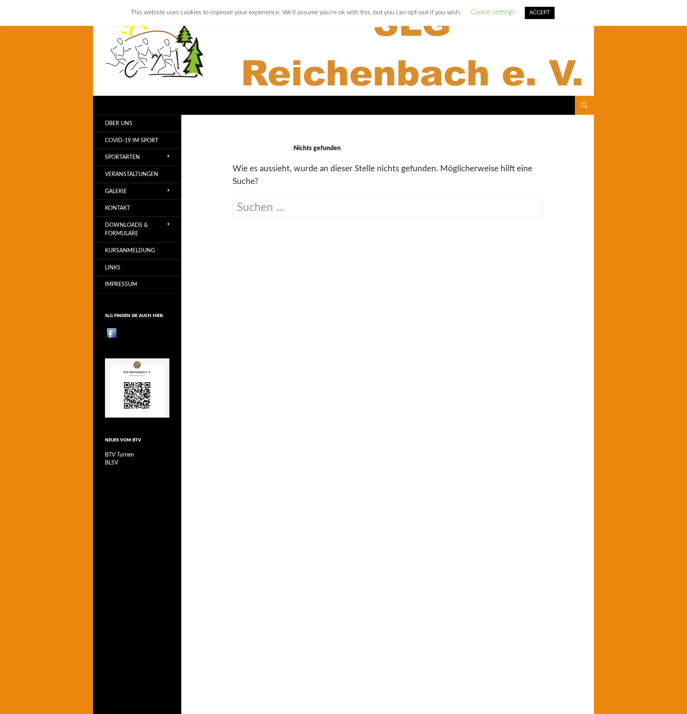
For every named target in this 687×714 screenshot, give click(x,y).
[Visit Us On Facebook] (111, 332)
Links (112, 268)
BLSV (111, 463)
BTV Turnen (119, 455)
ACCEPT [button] (540, 12)
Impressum (121, 284)
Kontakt (117, 208)
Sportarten (122, 157)
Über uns (118, 123)
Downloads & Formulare (126, 229)
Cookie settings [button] (493, 12)
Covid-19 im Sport (131, 140)
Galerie (116, 191)
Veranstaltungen (131, 174)
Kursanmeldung (130, 250)
